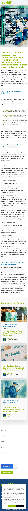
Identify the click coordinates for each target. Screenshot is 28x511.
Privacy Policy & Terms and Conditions (14, 509)
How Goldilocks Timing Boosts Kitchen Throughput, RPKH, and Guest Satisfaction (14, 368)
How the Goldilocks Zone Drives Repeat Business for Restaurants (13, 333)
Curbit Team (15, 34)
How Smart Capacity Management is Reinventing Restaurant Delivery (13, 409)
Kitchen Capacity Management (14, 12)
